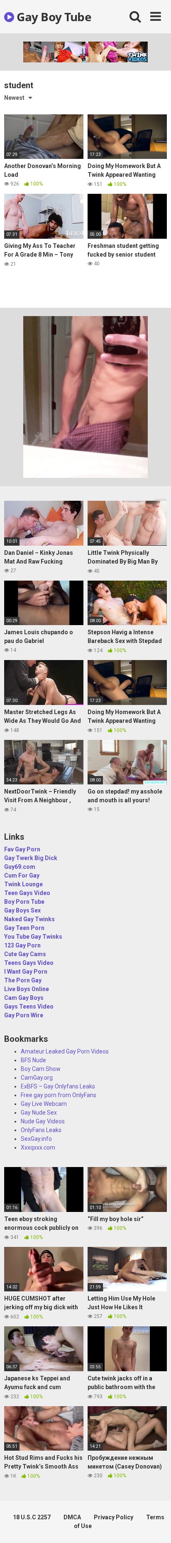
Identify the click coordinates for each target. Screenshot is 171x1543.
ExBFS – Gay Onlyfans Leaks (58, 1086)
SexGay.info (36, 1138)
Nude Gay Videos (43, 1121)
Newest (14, 97)
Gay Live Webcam (44, 1103)
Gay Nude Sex (39, 1112)
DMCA (72, 1517)
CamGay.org (37, 1077)
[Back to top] (155, 1526)
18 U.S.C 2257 (32, 1517)
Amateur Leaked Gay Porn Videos (65, 1051)
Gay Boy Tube (52, 17)
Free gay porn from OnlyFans (58, 1095)
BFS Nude (33, 1060)
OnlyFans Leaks (41, 1130)
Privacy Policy (113, 1517)
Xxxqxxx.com (38, 1147)
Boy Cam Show (41, 1069)
